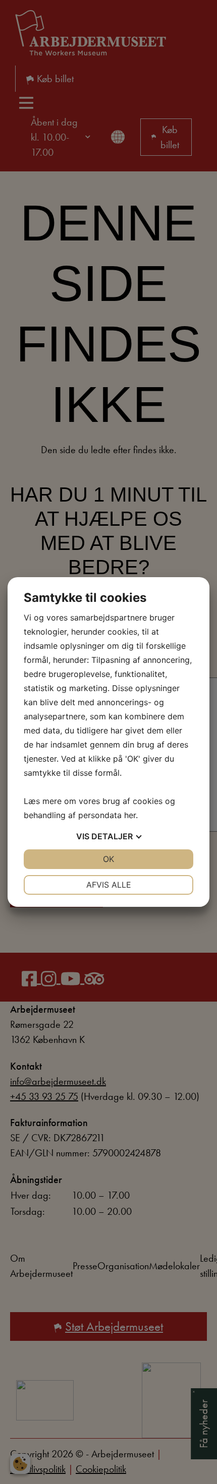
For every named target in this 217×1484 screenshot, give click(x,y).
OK (108, 859)
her (130, 815)
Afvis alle (108, 885)
